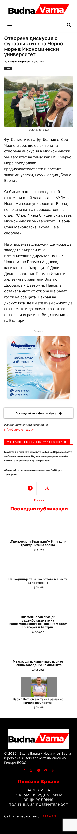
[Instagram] (31, 770)
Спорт (8, 68)
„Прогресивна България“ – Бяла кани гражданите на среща (38, 543)
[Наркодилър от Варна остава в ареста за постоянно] (39, 567)
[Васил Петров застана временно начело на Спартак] (39, 687)
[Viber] (47, 488)
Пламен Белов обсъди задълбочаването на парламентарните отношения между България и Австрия (38, 622)
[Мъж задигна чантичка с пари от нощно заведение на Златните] (39, 649)
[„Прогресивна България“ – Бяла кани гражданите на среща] (39, 529)
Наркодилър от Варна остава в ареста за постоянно (38, 581)
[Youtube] (45, 770)
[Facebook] (24, 770)
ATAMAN (49, 816)
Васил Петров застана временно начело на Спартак (38, 701)
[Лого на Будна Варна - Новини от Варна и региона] (38, 10)
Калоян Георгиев (18, 61)
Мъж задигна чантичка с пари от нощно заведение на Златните (38, 663)
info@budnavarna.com (19, 429)
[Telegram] (30, 488)
